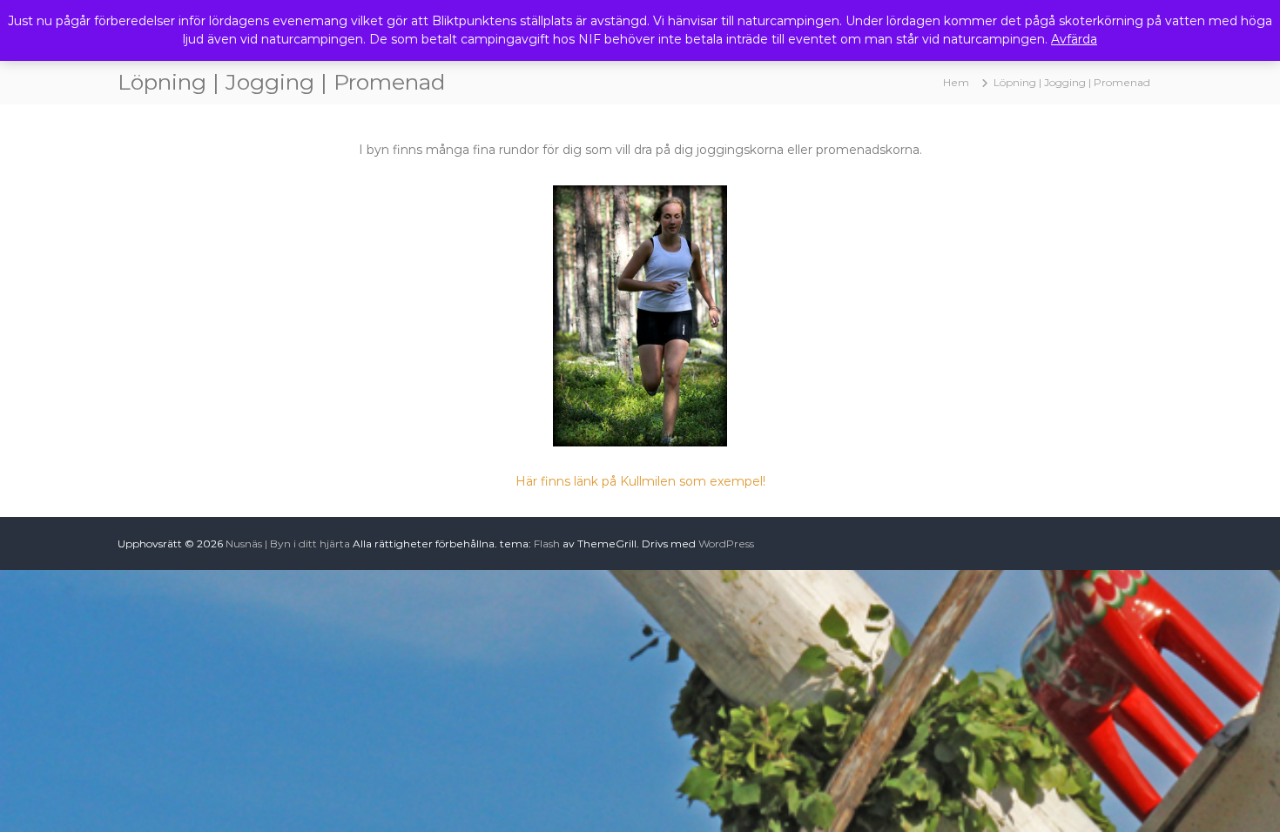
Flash (547, 543)
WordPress (726, 543)
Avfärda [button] (1074, 39)
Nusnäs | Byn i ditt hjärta (288, 543)
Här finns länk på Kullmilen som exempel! (640, 481)
